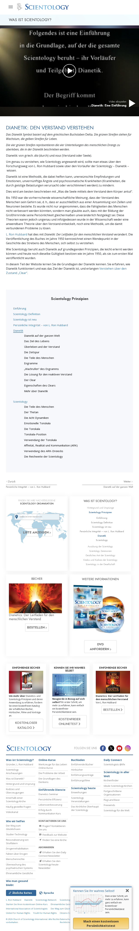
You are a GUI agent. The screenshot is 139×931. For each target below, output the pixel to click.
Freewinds (109, 805)
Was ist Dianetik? (15, 778)
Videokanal (12, 812)
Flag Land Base (112, 799)
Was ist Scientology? (20, 760)
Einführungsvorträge (82, 775)
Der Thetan (31, 412)
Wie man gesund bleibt (17, 883)
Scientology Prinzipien (100, 512)
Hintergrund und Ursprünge (100, 507)
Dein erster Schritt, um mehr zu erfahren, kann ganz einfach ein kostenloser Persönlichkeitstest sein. (117, 904)
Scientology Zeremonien (100, 551)
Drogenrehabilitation (17, 848)
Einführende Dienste (52, 789)
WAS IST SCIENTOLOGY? (100, 501)
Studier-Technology (16, 834)
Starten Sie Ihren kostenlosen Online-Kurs (26, 904)
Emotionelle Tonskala (37, 423)
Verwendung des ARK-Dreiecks (43, 451)
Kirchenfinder (111, 780)
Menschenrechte (15, 859)
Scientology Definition (26, 314)
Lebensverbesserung (50, 804)
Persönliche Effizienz (50, 799)
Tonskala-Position (35, 434)
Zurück (11, 481)
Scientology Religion (70, 899)
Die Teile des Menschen (39, 358)
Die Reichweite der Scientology (43, 456)
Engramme (31, 363)
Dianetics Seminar (48, 794)
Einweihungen (79, 792)
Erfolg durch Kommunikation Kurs (50, 811)
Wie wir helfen (15, 821)
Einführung (19, 308)
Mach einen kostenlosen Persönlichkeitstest (101, 923)
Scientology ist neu (25, 319)
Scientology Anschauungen (14, 771)
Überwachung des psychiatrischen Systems (19, 866)
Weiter (128, 481)
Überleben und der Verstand (42, 346)
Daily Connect (113, 760)
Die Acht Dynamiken (36, 418)
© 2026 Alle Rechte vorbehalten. (33, 921)
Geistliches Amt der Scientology (100, 555)
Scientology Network (46, 899)
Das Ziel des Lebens (36, 341)
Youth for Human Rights (45, 913)
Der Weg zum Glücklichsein (13, 827)
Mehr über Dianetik (36, 391)
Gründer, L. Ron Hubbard (19, 764)
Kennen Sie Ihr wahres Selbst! (93, 891)
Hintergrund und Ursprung (20, 783)
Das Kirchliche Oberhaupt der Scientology (85, 808)
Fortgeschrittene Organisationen (113, 792)
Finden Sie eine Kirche (54, 840)
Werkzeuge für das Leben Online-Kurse (53, 766)
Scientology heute (83, 788)
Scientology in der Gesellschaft (100, 564)
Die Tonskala (32, 429)
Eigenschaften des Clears (40, 385)
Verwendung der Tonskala (40, 440)
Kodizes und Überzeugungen (15, 790)
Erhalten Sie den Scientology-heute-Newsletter (49, 864)
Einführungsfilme (80, 780)
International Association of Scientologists (26, 908)
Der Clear (30, 380)
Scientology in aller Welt (116, 774)
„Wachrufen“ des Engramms (41, 369)
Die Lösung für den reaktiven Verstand (48, 374)
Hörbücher (77, 769)
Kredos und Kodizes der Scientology (100, 560)
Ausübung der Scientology (100, 546)
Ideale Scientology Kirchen (118, 785)
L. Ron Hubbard (16, 234)
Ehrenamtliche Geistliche (19, 873)
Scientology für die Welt (116, 810)
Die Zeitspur (31, 352)
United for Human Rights (18, 913)
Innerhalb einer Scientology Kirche (16, 799)
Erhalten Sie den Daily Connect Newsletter (52, 854)
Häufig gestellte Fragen (18, 806)
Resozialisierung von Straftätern (17, 841)
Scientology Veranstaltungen (80, 799)
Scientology (20, 401)
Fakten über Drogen (17, 853)
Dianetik (18, 330)
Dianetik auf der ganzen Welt (42, 335)
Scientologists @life (114, 764)
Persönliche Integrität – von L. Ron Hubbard (40, 325)
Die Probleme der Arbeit (52, 773)
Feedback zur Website (54, 834)
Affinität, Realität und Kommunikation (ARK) (51, 445)
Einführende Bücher (82, 764)
